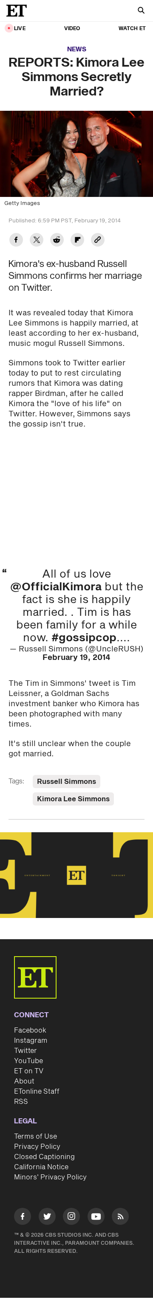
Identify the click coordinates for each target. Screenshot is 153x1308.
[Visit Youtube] (96, 1216)
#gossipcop (83, 637)
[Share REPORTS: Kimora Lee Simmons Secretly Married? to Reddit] (57, 241)
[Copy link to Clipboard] (97, 241)
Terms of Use (35, 1136)
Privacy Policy (37, 1147)
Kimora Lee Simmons (73, 799)
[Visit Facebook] (22, 1218)
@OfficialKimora (56, 586)
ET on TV (28, 1071)
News (76, 49)
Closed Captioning (44, 1157)
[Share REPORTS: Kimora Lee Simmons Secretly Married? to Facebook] (16, 241)
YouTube (28, 1061)
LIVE (20, 29)
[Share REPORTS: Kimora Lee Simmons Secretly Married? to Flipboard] (77, 241)
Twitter (25, 1051)
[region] (76, 875)
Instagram (30, 1041)
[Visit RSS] (120, 1218)
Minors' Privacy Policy (50, 1177)
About (24, 1081)
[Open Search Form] (141, 11)
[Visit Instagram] (71, 1218)
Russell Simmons (66, 782)
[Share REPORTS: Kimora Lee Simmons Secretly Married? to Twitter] (36, 241)
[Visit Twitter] (47, 1218)
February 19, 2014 (76, 657)
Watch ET (132, 29)
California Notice (41, 1167)
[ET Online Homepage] (19, 10)
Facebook (30, 1030)
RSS (21, 1102)
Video (72, 29)
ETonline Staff (37, 1091)
